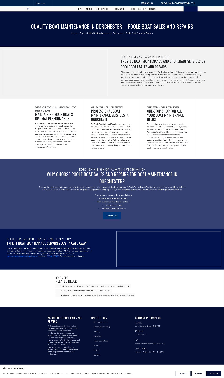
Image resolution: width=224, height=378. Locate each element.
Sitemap (96, 345)
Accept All (214, 373)
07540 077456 (147, 3)
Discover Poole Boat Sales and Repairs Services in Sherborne (85, 291)
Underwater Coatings (101, 327)
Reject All (198, 373)
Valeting (96, 331)
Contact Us (112, 215)
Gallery (142, 9)
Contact (153, 9)
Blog (132, 9)
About (89, 9)
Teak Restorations (100, 341)
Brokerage (119, 9)
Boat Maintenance (100, 322)
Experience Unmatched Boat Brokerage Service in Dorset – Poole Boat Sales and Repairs (97, 295)
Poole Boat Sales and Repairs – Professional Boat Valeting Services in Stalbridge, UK (94, 286)
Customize (183, 373)
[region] (112, 371)
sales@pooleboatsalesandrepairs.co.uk (178, 3)
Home (80, 9)
